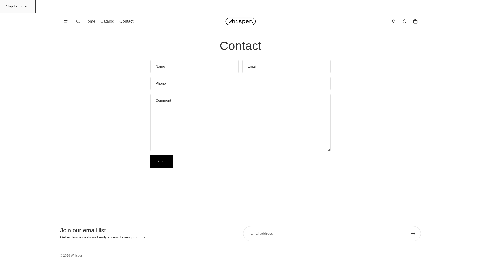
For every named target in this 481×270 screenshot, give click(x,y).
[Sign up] (413, 233)
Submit (161, 161)
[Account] (404, 21)
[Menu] (66, 21)
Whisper (76, 256)
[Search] (78, 21)
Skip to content (18, 6)
